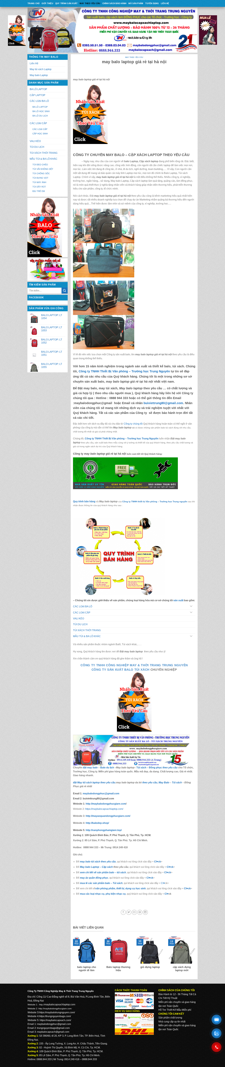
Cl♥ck (157, 861)
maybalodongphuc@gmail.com (101, 793)
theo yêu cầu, (150, 782)
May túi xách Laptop (40, 69)
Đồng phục (156, 767)
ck (169, 872)
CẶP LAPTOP (37, 95)
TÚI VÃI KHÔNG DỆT (42, 169)
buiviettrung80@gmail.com (163, 403)
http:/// (104, 830)
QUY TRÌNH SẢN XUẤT (66, 3)
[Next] (196, 956)
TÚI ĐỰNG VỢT (40, 178)
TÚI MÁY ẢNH (39, 182)
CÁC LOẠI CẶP (38, 123)
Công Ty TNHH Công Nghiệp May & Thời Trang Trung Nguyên (134, 665)
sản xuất (178, 600)
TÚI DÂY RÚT (39, 186)
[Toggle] (191, 606)
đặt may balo (90, 767)
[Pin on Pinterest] (139, 912)
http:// (105, 803)
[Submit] (65, 291)
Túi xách (141, 767)
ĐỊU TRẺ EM (38, 191)
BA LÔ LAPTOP (38, 89)
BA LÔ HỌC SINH (41, 111)
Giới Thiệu (47, 3)
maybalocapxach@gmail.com (53, 1032)
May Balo (164, 782)
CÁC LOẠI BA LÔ (39, 101)
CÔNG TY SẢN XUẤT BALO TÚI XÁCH (121, 669)
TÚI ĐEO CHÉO (40, 164)
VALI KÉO (35, 141)
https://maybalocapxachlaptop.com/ (104, 809)
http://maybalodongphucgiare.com (54, 1008)
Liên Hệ (165, 3)
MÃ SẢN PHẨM (135, 3)
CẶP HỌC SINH (40, 133)
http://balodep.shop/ (97, 823)
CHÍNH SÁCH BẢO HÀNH (114, 3)
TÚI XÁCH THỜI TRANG (43, 153)
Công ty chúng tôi (133, 423)
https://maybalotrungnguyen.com (56, 1012)
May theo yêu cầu (90, 3)
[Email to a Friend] (134, 912)
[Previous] (72, 956)
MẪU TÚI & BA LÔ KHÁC (43, 159)
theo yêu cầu (170, 767)
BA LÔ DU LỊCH (40, 116)
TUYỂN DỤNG (152, 3)
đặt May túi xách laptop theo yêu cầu (94, 782)
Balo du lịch (107, 767)
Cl (165, 872)
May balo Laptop (39, 75)
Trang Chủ (33, 3)
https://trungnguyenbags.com (54, 1016)
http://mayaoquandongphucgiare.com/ (107, 816)
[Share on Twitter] (128, 912)
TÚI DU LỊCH (37, 147)
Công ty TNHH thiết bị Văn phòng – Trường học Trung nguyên (154, 501)
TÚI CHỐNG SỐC (41, 173)
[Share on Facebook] (123, 912)
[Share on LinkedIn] (145, 912)
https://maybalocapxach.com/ (55, 1020)
